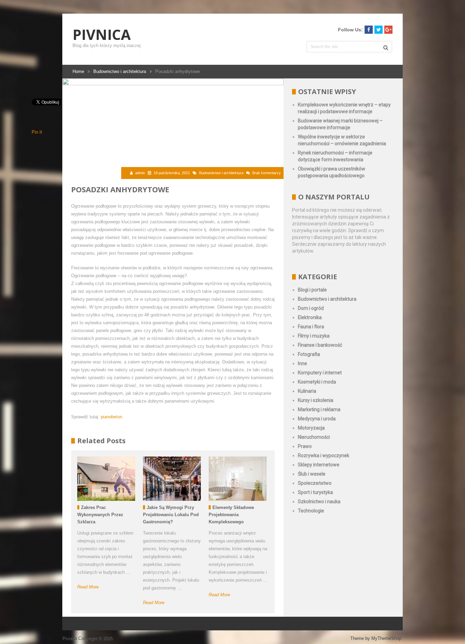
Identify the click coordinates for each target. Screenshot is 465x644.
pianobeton (111, 416)
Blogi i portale (312, 290)
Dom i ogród (311, 308)
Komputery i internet (320, 372)
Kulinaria (307, 391)
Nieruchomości (314, 437)
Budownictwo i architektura (221, 173)
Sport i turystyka (315, 492)
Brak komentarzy (266, 173)
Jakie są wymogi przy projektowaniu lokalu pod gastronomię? (171, 514)
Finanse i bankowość (320, 345)
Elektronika (310, 317)
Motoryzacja (311, 428)
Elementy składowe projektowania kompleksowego (231, 514)
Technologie (311, 510)
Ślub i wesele (311, 474)
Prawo (305, 446)
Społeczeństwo (315, 483)
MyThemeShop (386, 638)
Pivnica (102, 34)
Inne (302, 363)
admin (140, 173)
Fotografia (309, 354)
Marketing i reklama (319, 409)
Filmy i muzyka (314, 336)
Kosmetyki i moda (317, 382)
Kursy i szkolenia (315, 400)
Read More (88, 586)
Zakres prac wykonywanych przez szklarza (100, 514)
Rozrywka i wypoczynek (323, 455)
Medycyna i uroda (317, 418)
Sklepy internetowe (318, 464)
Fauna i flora (311, 326)
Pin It (37, 132)
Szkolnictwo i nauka (319, 501)
